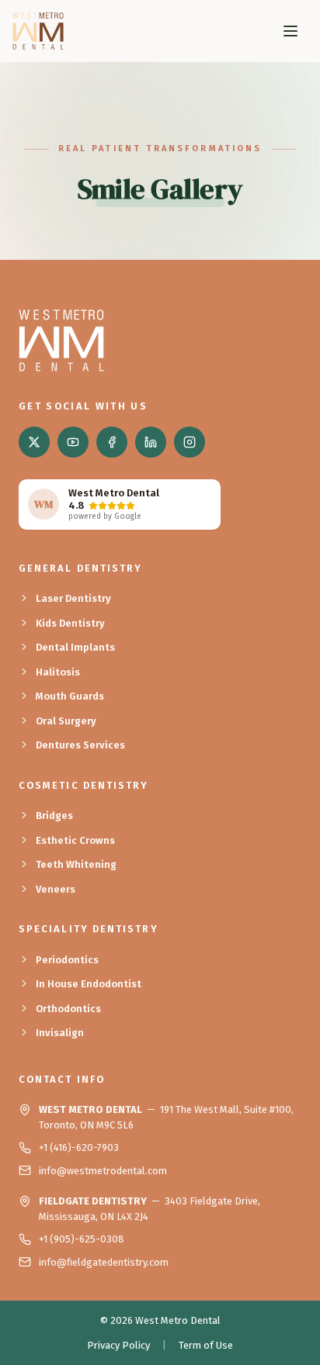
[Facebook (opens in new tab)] (111, 442)
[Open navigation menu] (290, 31)
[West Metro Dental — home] (38, 31)
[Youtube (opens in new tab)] (73, 442)
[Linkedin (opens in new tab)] (150, 442)
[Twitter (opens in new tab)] (34, 442)
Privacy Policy (118, 1345)
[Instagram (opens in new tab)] (189, 442)
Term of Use (206, 1345)
